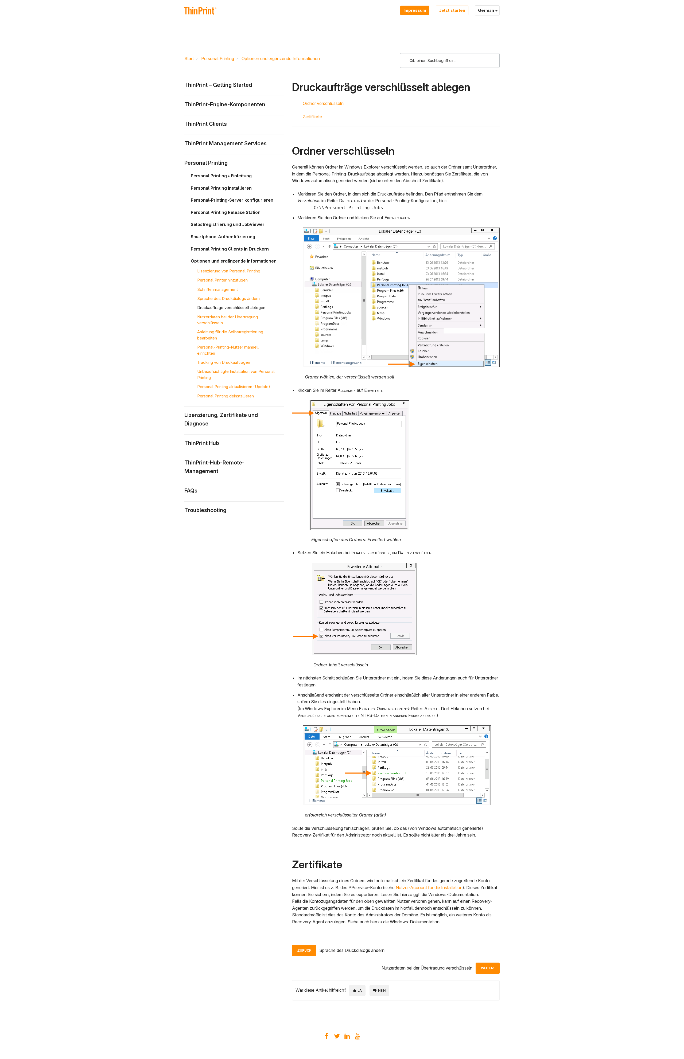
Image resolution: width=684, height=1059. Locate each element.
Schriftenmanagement (217, 289)
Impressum (414, 10)
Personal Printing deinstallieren (225, 395)
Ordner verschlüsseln (323, 103)
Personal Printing (217, 58)
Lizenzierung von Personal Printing (228, 270)
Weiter (487, 968)
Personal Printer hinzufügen (222, 280)
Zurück (305, 950)
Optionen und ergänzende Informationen (281, 58)
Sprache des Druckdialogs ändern (228, 298)
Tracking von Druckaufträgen (223, 362)
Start (189, 58)
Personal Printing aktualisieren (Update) (233, 386)
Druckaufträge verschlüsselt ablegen (231, 307)
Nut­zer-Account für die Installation (429, 887)
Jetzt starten (452, 10)
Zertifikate (312, 116)
